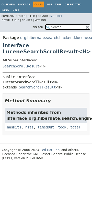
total (75, 127)
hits (29, 127)
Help (16, 10)
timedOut (46, 127)
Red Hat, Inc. (50, 150)
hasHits (14, 127)
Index (5, 10)
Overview (8, 4)
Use (49, 4)
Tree (58, 4)
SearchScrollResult (21, 66)
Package (24, 4)
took (62, 127)
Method (56, 16)
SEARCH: (38, 27)
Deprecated (72, 4)
